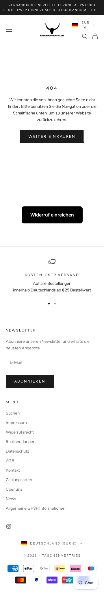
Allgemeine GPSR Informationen (35, 508)
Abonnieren (29, 381)
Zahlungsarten (19, 479)
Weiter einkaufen (51, 136)
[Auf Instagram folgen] (9, 526)
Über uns (14, 489)
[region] (52, 276)
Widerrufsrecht (20, 432)
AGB (10, 460)
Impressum (16, 422)
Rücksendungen (20, 441)
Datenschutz (17, 451)
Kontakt (13, 470)
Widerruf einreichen (52, 215)
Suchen (13, 413)
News (11, 498)
